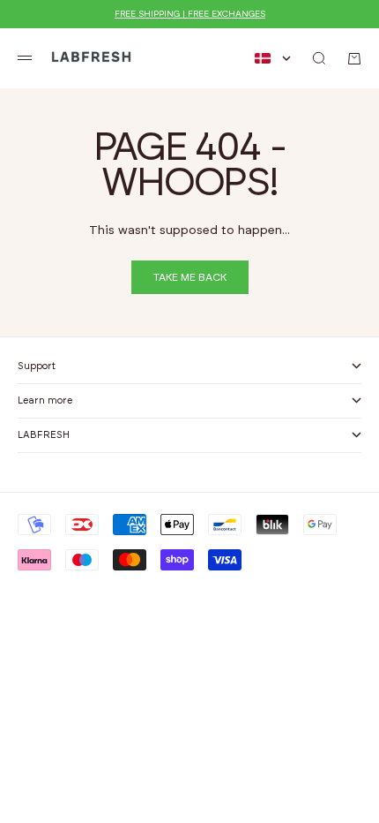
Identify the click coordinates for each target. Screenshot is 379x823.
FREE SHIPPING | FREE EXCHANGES (190, 14)
